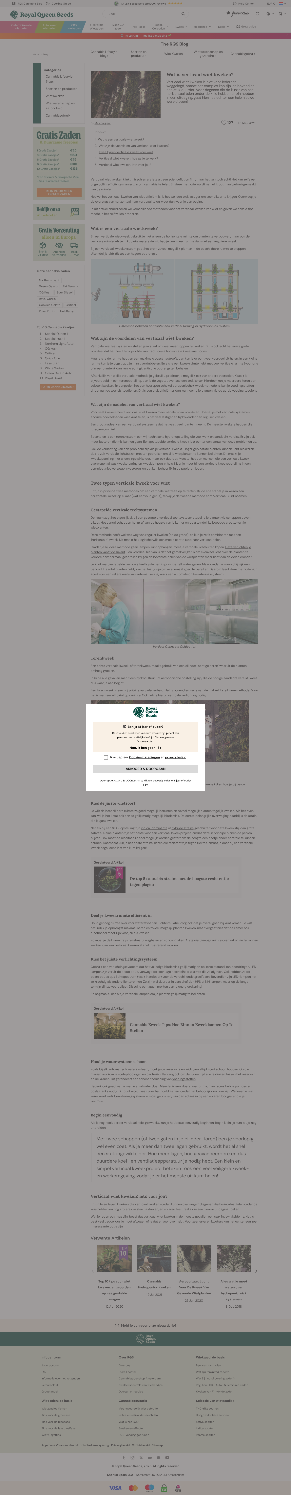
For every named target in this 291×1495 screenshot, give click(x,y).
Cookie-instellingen (144, 757)
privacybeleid (175, 757)
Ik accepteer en (148, 757)
